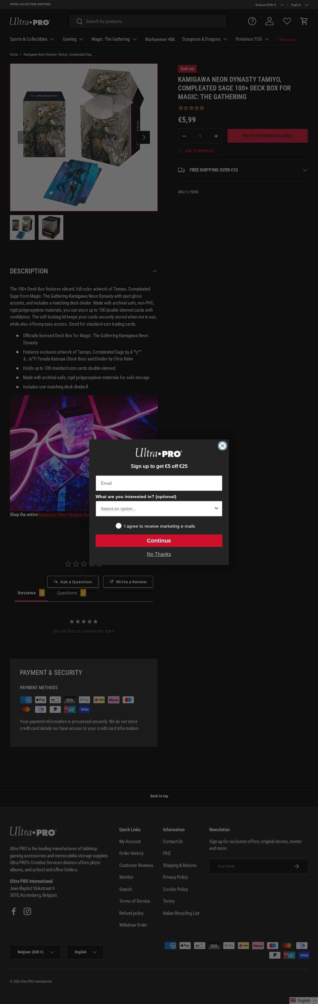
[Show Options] (216, 508)
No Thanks (159, 554)
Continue (159, 541)
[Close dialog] (222, 446)
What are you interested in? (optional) (136, 496)
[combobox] (157, 508)
